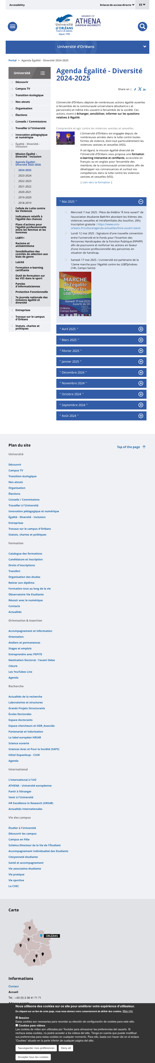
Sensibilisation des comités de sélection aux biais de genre (32, 254)
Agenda (13, 677)
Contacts (14, 606)
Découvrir (22, 82)
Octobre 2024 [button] (71, 394)
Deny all (66, 1047)
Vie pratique (16, 874)
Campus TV (23, 88)
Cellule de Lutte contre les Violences (30, 209)
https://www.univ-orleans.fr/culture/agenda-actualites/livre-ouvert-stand (105, 226)
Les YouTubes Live (20, 671)
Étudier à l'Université (22, 828)
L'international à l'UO (22, 779)
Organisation (24, 108)
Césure (13, 666)
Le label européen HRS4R (25, 737)
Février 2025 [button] (70, 351)
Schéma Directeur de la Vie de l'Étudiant (35, 845)
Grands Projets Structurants (27, 708)
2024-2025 (24, 170)
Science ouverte (19, 743)
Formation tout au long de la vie (30, 588)
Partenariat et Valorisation (26, 731)
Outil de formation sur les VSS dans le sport (30, 277)
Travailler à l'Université (30, 128)
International (18, 769)
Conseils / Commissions (31, 121)
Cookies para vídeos (32, 1025)
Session (24, 1018)
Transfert (14, 571)
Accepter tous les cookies (33, 1056)
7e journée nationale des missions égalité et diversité (32, 300)
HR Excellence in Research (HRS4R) (31, 803)
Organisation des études (24, 577)
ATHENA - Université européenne (30, 785)
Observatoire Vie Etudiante (26, 594)
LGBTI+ (20, 238)
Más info (128, 1011)
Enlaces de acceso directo (115, 5)
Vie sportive (16, 880)
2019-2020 (24, 197)
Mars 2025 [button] (68, 340)
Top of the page (128, 447)
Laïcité (20, 262)
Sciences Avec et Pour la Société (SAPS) (34, 749)
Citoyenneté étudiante (23, 857)
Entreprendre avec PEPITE (25, 654)
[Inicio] (64, 21)
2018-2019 (24, 203)
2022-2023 (24, 181)
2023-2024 (24, 175)
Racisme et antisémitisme (25, 244)
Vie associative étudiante (25, 868)
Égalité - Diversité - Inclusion (28, 145)
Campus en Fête (19, 839)
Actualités (15, 612)
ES (141, 4)
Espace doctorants (21, 720)
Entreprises (23, 310)
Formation (16, 543)
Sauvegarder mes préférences (36, 1047)
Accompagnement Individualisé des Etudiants (38, 851)
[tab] (101, 201)
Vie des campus (20, 817)
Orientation (16, 636)
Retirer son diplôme (21, 582)
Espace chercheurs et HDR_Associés (32, 725)
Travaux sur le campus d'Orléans (30, 318)
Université (22, 73)
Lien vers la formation (96, 182)
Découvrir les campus (22, 833)
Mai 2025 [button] (67, 201)
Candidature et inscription (26, 559)
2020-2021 (24, 192)
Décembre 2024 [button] (72, 372)
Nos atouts (23, 101)
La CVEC (14, 886)
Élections (21, 115)
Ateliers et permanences (24, 642)
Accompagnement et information (30, 631)
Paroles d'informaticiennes (28, 285)
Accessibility (17, 5)
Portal (12, 60)
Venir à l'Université (21, 797)
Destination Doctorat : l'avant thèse (32, 660)
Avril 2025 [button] (68, 329)
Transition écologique (29, 95)
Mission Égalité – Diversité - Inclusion (28, 155)
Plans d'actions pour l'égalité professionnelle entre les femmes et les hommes (31, 228)
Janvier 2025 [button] (70, 361)
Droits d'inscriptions (22, 565)
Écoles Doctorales (20, 714)
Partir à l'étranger (20, 791)
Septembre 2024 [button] (73, 405)
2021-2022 (24, 186)
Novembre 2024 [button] (72, 383)
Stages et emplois (20, 648)
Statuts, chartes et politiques (28, 327)
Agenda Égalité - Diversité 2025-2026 (28, 163)
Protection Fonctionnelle (32, 292)
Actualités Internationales (25, 809)
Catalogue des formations (25, 553)
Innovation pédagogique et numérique (31, 136)
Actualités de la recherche (25, 696)
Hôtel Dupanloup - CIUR (24, 755)
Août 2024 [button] (68, 416)
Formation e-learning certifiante (29, 269)
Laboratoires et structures (26, 702)
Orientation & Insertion (25, 620)
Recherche (16, 686)
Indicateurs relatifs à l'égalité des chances (29, 217)
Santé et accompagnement (26, 862)
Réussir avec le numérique (26, 600)
